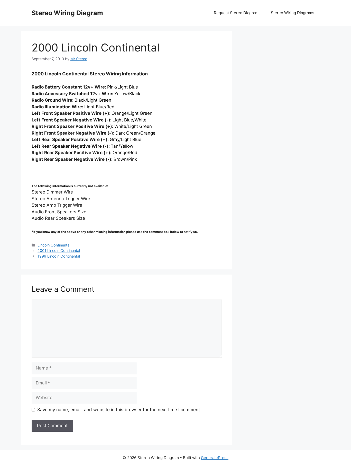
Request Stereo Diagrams (237, 12)
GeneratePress (214, 457)
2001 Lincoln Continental (59, 250)
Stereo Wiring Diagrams (292, 12)
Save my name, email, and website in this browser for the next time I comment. (119, 409)
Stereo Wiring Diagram (67, 13)
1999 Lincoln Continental (59, 256)
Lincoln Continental (54, 245)
